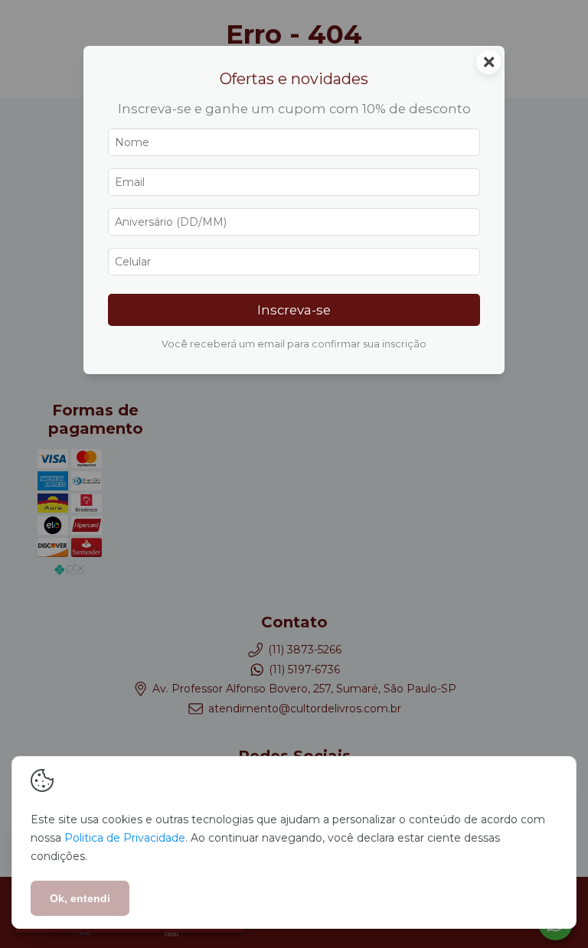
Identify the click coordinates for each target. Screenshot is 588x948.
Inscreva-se (294, 310)
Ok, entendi (80, 898)
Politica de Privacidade (124, 838)
